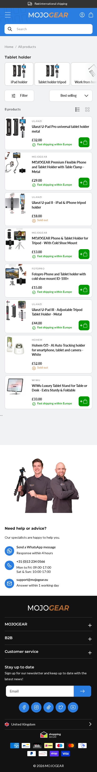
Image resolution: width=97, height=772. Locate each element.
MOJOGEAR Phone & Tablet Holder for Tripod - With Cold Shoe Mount (60, 240)
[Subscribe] (82, 691)
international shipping (51, 3)
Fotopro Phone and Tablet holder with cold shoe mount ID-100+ (59, 276)
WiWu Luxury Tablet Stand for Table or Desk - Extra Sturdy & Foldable (59, 388)
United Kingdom (23, 724)
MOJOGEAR (54, 766)
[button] (9, 15)
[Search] (10, 29)
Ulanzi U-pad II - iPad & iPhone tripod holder (59, 205)
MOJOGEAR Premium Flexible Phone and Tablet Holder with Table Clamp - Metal (59, 166)
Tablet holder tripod (52, 82)
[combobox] (48, 29)
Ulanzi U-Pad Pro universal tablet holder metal (60, 129)
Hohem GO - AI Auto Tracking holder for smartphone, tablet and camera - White (58, 350)
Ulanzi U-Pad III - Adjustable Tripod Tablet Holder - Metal (57, 312)
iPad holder (19, 82)
